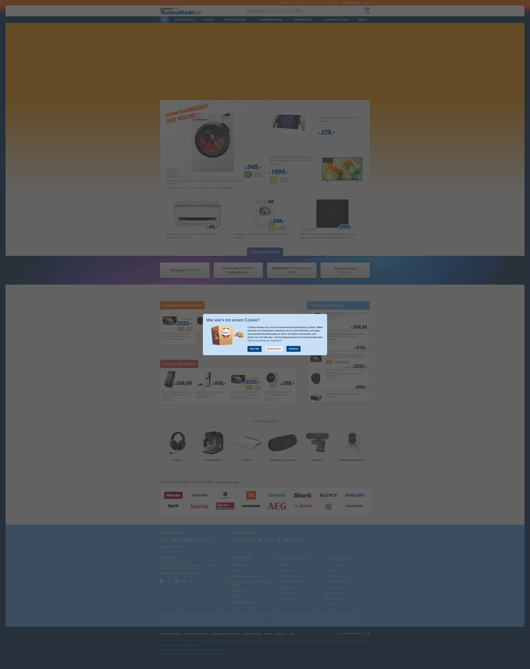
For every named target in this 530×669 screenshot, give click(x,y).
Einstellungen (274, 349)
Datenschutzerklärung (258, 341)
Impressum (276, 341)
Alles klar (254, 349)
